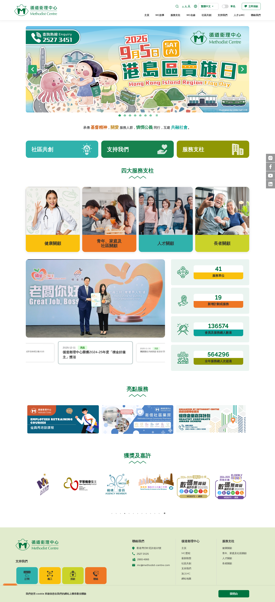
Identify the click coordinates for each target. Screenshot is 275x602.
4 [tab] (135, 115)
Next (242, 69)
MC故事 (160, 15)
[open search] (177, 6)
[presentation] (124, 115)
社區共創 (206, 15)
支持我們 (222, 15)
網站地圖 (186, 578)
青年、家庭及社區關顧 (234, 553)
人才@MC (239, 15)
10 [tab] (150, 513)
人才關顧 (227, 558)
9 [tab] (146, 513)
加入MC (185, 573)
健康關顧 (227, 548)
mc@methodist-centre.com (153, 565)
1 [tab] (119, 115)
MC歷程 (185, 553)
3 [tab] (130, 115)
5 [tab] (140, 115)
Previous (32, 69)
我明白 (234, 593)
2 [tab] (124, 115)
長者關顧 (227, 563)
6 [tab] (145, 115)
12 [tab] (159, 513)
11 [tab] (154, 513)
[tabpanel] (63, 419)
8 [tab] (142, 513)
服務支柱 (175, 15)
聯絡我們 (256, 15)
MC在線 (191, 15)
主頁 (146, 15)
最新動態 (186, 558)
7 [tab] (150, 115)
